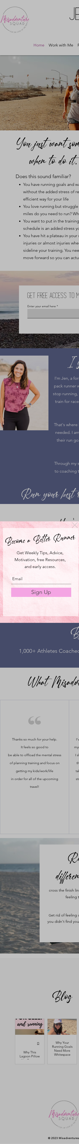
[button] (74, 525)
